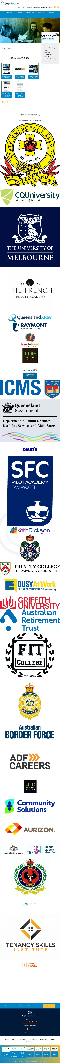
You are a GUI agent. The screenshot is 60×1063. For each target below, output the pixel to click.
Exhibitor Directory (49, 48)
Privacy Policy (30, 1041)
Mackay (26, 16)
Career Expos (37, 7)
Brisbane (19, 12)
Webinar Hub (44, 7)
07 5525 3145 (30, 1021)
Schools (46, 46)
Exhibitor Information (50, 59)
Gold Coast (41, 12)
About (22, 7)
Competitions (47, 52)
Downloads (48, 54)
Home (18, 7)
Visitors (46, 50)
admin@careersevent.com (30, 1025)
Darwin (34, 16)
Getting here (47, 57)
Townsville (51, 12)
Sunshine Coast (30, 12)
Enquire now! (49, 1006)
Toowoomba (9, 12)
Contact (50, 7)
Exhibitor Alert (48, 61)
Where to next (29, 7)
